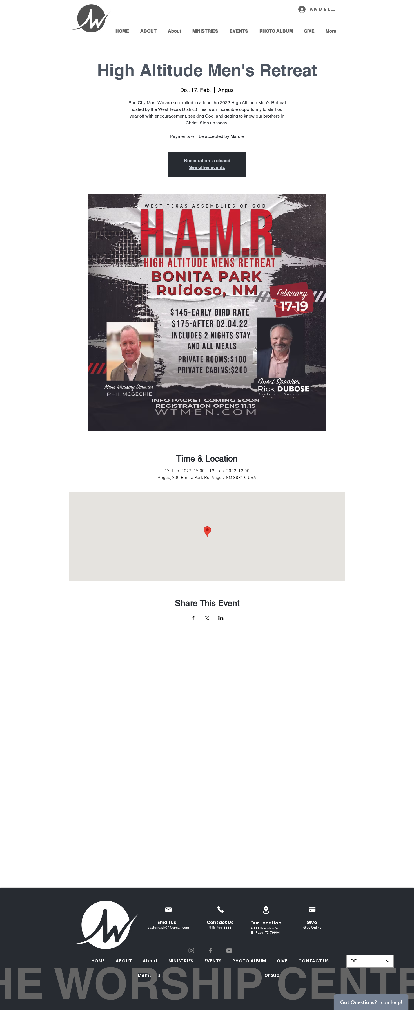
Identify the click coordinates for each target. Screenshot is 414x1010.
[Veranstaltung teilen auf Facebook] (193, 618)
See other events (207, 167)
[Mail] (168, 909)
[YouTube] (229, 950)
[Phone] (220, 909)
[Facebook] (210, 950)
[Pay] (312, 909)
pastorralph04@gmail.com (168, 928)
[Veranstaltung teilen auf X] (207, 618)
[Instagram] (191, 950)
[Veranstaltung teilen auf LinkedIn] (221, 618)
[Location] (266, 910)
